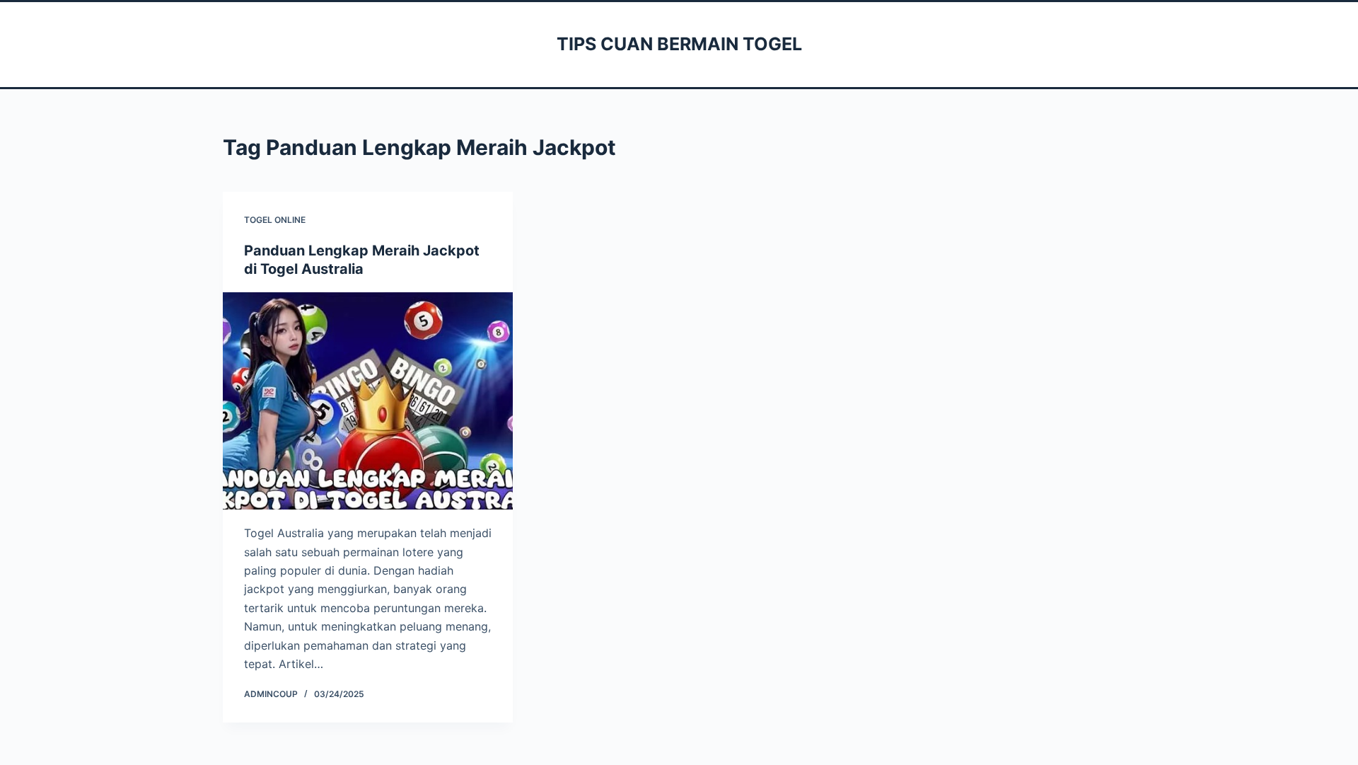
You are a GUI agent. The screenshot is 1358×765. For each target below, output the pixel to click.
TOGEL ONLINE (275, 219)
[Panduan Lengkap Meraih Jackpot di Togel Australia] (368, 401)
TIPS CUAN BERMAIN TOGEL (679, 43)
